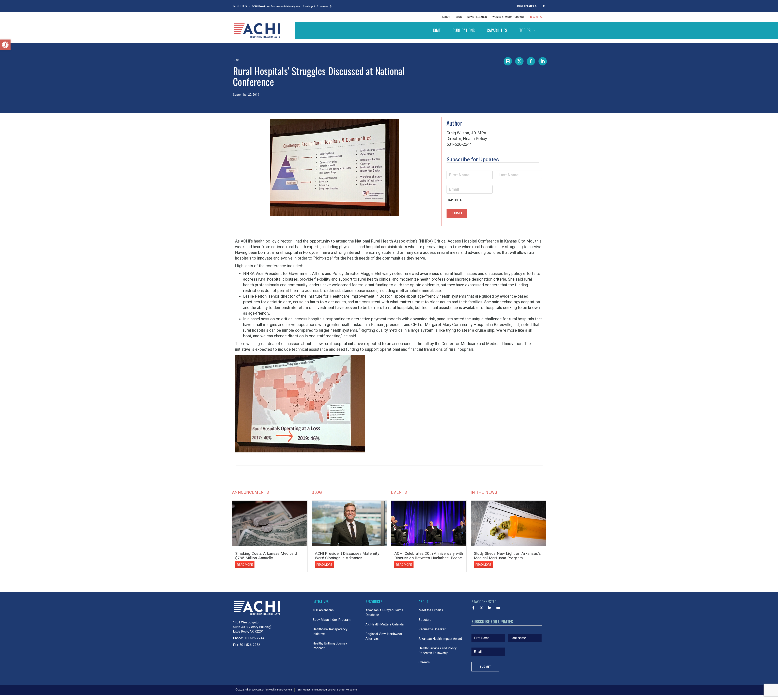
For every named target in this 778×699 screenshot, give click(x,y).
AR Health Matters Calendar (385, 624)
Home (436, 30)
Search (535, 17)
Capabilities (497, 30)
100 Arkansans (323, 610)
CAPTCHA (454, 200)
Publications (464, 30)
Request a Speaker (432, 629)
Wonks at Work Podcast (508, 17)
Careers (424, 662)
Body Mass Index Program (332, 620)
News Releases (477, 17)
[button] (5, 45)
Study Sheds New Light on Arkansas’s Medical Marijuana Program (507, 555)
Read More (245, 564)
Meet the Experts (431, 610)
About (446, 17)
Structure (425, 620)
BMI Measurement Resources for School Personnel (327, 689)
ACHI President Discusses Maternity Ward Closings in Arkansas (290, 6)
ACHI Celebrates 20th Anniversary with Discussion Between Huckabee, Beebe (428, 555)
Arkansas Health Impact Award (440, 639)
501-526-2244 (254, 638)
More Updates (525, 6)
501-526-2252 (249, 645)
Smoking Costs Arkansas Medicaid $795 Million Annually (266, 555)
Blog (459, 17)
